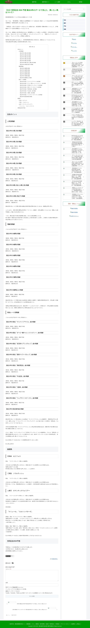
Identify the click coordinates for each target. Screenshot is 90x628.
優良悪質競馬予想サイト (20, 623)
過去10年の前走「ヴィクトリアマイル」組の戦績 (30, 81)
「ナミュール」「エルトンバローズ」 (26, 106)
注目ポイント (20, 49)
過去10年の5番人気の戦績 (25, 60)
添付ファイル (9, 587)
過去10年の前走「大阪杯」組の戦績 (27, 92)
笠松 (65, 20)
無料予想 (12, 623)
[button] (84, 9)
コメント (8, 569)
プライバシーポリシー (65, 623)
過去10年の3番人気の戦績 (25, 56)
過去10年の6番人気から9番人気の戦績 (28, 62)
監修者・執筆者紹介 (50, 623)
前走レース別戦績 (22, 79)
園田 (65, 23)
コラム (33, 623)
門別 (65, 26)
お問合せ (78, 623)
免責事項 (73, 623)
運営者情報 (42, 623)
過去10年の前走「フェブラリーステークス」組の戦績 (31, 94)
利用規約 (57, 623)
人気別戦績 (21, 51)
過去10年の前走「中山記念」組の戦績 (28, 90)
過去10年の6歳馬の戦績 (25, 73)
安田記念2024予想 (21, 107)
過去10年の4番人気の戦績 (25, 58)
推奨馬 (19, 98)
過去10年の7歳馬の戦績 (25, 75)
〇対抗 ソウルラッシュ (24, 102)
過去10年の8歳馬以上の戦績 (26, 77)
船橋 (65, 29)
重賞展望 (28, 623)
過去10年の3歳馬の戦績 (25, 68)
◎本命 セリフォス (23, 100)
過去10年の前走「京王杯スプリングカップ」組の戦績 (31, 85)
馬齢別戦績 (21, 66)
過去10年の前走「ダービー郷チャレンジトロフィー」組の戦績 (33, 83)
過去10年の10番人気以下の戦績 (26, 64)
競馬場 (37, 623)
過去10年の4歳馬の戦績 (25, 70)
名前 (7, 582)
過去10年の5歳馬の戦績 (25, 72)
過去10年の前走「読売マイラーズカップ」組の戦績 (30, 87)
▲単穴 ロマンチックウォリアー (26, 104)
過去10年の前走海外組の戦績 (26, 96)
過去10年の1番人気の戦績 (25, 53)
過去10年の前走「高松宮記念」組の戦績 (28, 89)
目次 (30, 46)
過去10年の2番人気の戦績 (25, 55)
